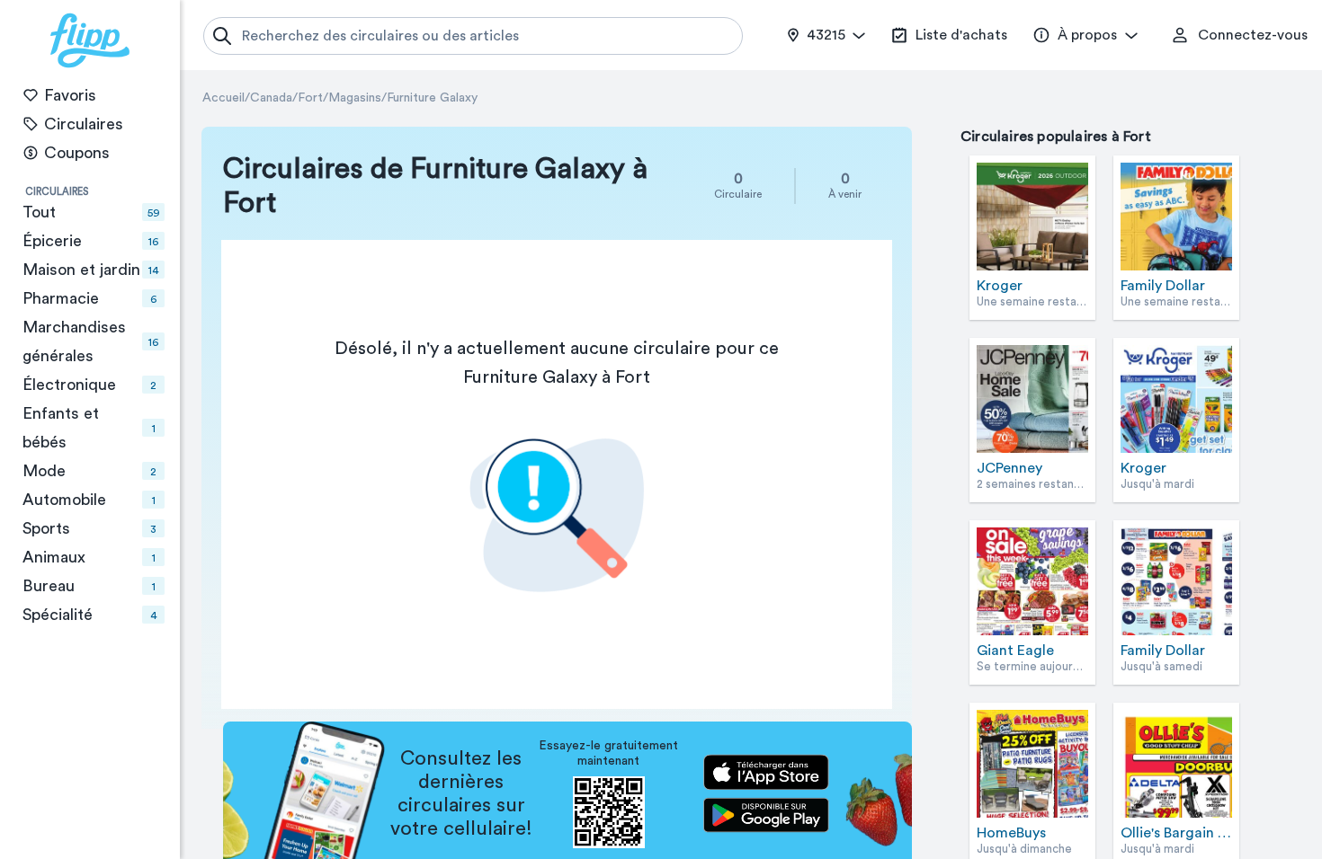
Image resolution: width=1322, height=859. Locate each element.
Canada (271, 98)
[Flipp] (90, 40)
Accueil (223, 98)
